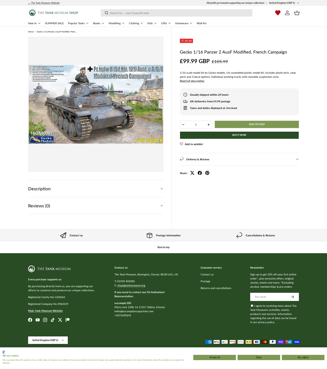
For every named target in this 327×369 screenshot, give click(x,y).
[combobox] (176, 13)
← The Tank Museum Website (44, 2)
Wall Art (202, 23)
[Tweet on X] (192, 173)
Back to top (163, 247)
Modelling (115, 23)
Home (31, 32)
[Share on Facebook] (200, 173)
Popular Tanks (76, 23)
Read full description (192, 80)
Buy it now (239, 135)
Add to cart (257, 124)
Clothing (134, 23)
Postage (205, 281)
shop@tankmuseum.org (131, 285)
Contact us (207, 274)
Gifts (164, 23)
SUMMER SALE (54, 23)
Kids (150, 23)
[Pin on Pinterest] (207, 173)
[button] (297, 13)
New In (32, 23)
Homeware (181, 23)
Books (96, 23)
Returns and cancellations (216, 288)
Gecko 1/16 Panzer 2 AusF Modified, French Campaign (57, 32)
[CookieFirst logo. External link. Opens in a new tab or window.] (4, 352)
